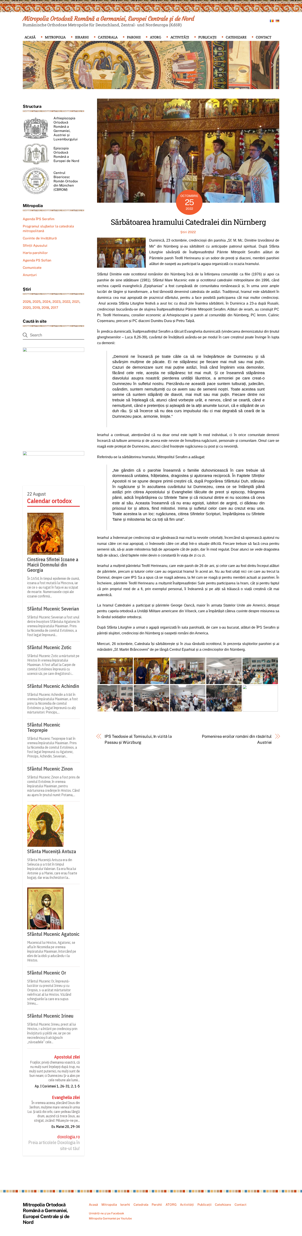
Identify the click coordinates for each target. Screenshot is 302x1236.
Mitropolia (55, 37)
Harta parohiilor (35, 253)
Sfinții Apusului (35, 245)
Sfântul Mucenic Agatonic (53, 934)
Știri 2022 (188, 232)
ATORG (155, 37)
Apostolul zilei (67, 1057)
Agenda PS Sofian (37, 260)
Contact (263, 37)
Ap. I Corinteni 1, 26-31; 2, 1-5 (57, 1086)
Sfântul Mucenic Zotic (49, 647)
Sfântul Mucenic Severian (53, 608)
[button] (29, 65)
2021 (75, 301)
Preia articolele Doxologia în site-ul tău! (54, 1145)
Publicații (207, 37)
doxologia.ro (68, 1137)
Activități (179, 37)
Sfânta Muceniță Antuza (51, 851)
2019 (36, 307)
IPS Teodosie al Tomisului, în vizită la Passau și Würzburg (138, 739)
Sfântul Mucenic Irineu (50, 1016)
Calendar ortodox (49, 501)
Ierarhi (82, 37)
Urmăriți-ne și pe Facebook (106, 1213)
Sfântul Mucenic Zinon (50, 768)
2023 (56, 301)
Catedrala (108, 37)
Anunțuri (30, 275)
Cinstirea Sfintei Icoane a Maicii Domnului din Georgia (52, 565)
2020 (27, 307)
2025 (36, 301)
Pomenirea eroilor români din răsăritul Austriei (237, 739)
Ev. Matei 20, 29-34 (66, 1126)
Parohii (134, 37)
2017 (54, 307)
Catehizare (236, 37)
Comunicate (32, 267)
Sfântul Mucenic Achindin (53, 686)
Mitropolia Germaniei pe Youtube (110, 1218)
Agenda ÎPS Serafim (38, 219)
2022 (66, 301)
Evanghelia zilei (66, 1097)
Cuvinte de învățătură (40, 238)
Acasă (30, 37)
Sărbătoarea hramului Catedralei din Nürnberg (188, 222)
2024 (46, 301)
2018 (45, 307)
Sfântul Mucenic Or (46, 972)
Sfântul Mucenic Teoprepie (43, 727)
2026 (27, 301)
